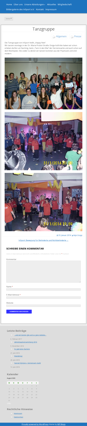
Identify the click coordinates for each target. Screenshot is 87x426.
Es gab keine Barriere (22, 349)
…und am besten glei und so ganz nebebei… (30, 335)
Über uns (18, 4)
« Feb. (9, 403)
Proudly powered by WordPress (35, 424)
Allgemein (61, 36)
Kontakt (40, 9)
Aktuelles (51, 4)
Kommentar (11, 259)
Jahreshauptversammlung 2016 (25, 342)
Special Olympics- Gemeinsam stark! (27, 363)
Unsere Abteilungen (34, 4)
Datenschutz (18, 417)
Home (9, 4)
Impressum (51, 9)
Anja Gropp (77, 235)
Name (9, 286)
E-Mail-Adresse (13, 295)
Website (9, 303)
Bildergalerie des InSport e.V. (20, 9)
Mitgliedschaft (65, 4)
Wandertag (18, 356)
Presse (77, 36)
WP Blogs (61, 424)
